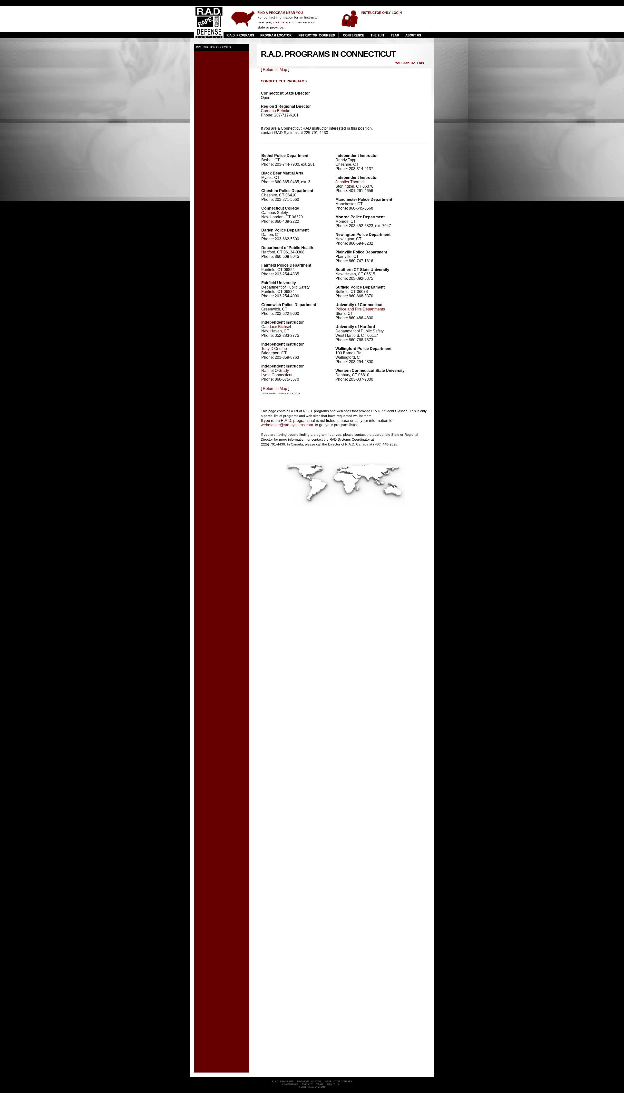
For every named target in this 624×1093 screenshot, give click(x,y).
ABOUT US (333, 1084)
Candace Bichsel (276, 327)
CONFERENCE (290, 1084)
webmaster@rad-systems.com (287, 425)
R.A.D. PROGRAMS (282, 1081)
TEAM (319, 1084)
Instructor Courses (213, 47)
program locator (309, 1081)
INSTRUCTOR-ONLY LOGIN (381, 13)
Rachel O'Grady (275, 370)
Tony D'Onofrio (274, 349)
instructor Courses (338, 1081)
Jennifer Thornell (350, 182)
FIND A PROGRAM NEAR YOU (280, 13)
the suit (307, 1084)
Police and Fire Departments (360, 309)
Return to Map (275, 70)
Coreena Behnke (275, 111)
